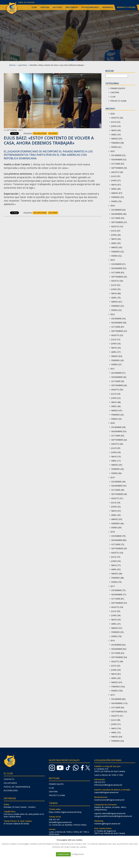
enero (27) (116, 364)
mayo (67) (116, 184)
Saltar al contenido (26, 2)
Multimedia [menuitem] (72, 7)
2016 (112, 640)
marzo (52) (116, 628)
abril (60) (116, 189)
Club (112, 96)
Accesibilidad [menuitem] (11, 790)
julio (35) (115, 176)
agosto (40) (117, 661)
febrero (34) (117, 741)
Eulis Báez (53, 133)
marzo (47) (116, 410)
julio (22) (115, 122)
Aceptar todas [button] (63, 854)
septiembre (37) (119, 222)
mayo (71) (116, 565)
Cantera (114, 92)
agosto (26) (117, 117)
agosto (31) (117, 498)
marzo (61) (116, 301)
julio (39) (115, 611)
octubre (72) (117, 544)
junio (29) (116, 289)
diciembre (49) (118, 481)
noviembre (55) (118, 268)
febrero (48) (117, 577)
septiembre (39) (119, 168)
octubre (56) (117, 381)
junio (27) (116, 180)
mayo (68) (116, 293)
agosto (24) (117, 552)
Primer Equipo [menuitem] (56, 784)
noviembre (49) (118, 214)
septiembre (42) (119, 440)
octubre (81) (117, 327)
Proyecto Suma (118, 101)
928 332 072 (99, 782)
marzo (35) (116, 464)
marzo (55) (116, 138)
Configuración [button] (77, 854)
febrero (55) (117, 197)
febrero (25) (117, 414)
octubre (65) (117, 435)
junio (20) (116, 235)
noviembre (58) (118, 322)
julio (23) (115, 665)
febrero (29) (117, 360)
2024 (112, 205)
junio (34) (116, 670)
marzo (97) (116, 682)
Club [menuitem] (34, 7)
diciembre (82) (118, 699)
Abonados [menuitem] (107, 7)
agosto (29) (117, 280)
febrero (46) (117, 523)
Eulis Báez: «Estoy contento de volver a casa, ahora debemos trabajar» (49, 140)
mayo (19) (116, 456)
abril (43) (116, 515)
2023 (112, 260)
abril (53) (116, 134)
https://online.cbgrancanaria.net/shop (65, 812)
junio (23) (116, 506)
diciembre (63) (118, 644)
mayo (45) (116, 130)
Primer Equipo (117, 88)
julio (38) (115, 720)
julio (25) (115, 230)
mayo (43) (116, 347)
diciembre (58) (118, 427)
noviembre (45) (118, 377)
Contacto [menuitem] (9, 779)
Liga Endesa (22, 65)
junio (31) (116, 724)
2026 (112, 113)
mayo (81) (116, 674)
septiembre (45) (119, 276)
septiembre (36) (119, 385)
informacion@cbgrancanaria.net (108, 785)
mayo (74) (116, 728)
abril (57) (116, 352)
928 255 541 (54, 819)
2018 (112, 531)
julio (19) (115, 557)
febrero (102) (118, 686)
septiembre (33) (119, 331)
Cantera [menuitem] (44, 7)
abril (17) (116, 460)
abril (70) (116, 297)
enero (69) (116, 527)
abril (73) (116, 732)
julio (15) (115, 339)
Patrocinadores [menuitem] (90, 7)
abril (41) (116, 624)
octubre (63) (117, 272)
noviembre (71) (118, 594)
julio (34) (115, 502)
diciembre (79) (118, 536)
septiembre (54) (119, 657)
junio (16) (116, 126)
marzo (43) (116, 247)
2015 (112, 695)
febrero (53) (117, 306)
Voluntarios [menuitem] (10, 783)
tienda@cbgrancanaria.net (60, 822)
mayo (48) (116, 402)
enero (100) (117, 690)
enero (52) (116, 255)
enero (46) (116, 473)
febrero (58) (117, 143)
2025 (112, 151)
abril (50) (116, 243)
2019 (112, 477)
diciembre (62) (118, 209)
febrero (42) (117, 469)
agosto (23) (117, 335)
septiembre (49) (119, 494)
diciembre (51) (118, 264)
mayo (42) (116, 239)
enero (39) (116, 419)
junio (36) (116, 615)
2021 (112, 368)
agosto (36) (117, 389)
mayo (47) (116, 511)
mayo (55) (116, 619)
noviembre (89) (118, 540)
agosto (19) (117, 226)
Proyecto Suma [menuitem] (57, 795)
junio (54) (116, 561)
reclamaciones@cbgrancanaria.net (109, 800)
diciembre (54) (118, 318)
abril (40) (116, 406)
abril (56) (116, 678)
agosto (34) (117, 607)
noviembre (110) (119, 703)
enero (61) (116, 147)
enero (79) (116, 582)
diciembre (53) (118, 155)
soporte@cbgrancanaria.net (106, 792)
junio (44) (116, 452)
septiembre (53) (119, 603)
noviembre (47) (118, 485)
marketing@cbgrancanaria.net (107, 823)
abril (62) (116, 569)
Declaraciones (40, 133)
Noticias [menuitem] (57, 7)
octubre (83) (117, 707)
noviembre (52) (118, 159)
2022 (112, 314)
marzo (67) (116, 193)
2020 (112, 423)
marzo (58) (116, 573)
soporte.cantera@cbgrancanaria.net (110, 813)
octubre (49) (117, 490)
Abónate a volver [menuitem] (126, 7)
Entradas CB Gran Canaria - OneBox (19, 807)
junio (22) (116, 398)
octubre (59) (117, 218)
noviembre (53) (118, 431)
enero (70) (116, 201)
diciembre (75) (118, 590)
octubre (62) (117, 163)
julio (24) (115, 393)
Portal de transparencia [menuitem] (17, 786)
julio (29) (115, 448)
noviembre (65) (118, 649)
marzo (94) (116, 736)
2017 (112, 586)
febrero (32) (117, 251)
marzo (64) (116, 356)
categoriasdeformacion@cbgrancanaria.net (113, 816)
